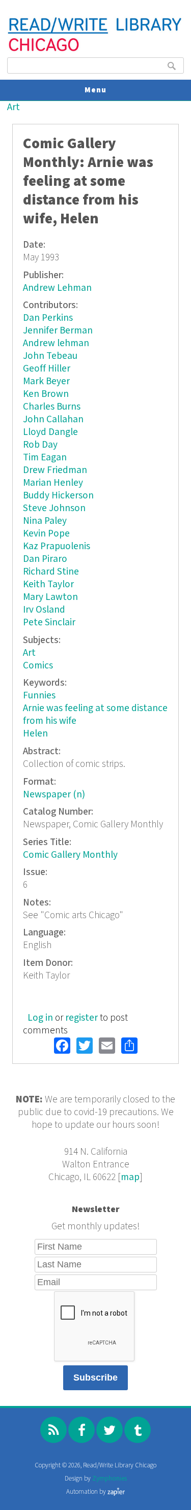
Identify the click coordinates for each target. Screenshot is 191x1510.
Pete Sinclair (49, 622)
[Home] (95, 50)
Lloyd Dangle (50, 432)
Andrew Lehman (57, 288)
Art (13, 107)
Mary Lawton (50, 597)
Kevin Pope (46, 533)
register (81, 1018)
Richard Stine (51, 571)
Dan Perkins (48, 318)
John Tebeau (50, 356)
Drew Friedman (55, 470)
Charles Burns (51, 406)
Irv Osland (44, 609)
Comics (38, 665)
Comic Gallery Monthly (70, 855)
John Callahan (53, 419)
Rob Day (40, 445)
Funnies (39, 695)
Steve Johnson (54, 508)
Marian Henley (53, 483)
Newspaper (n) (54, 794)
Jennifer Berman (58, 330)
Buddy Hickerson (58, 495)
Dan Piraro (45, 559)
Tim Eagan (45, 457)
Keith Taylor (48, 584)
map (130, 1177)
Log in (40, 1018)
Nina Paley (45, 521)
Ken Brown (46, 394)
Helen (35, 733)
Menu (95, 90)
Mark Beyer (46, 381)
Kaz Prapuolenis (56, 546)
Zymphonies (109, 1478)
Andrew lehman (56, 343)
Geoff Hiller (46, 368)
